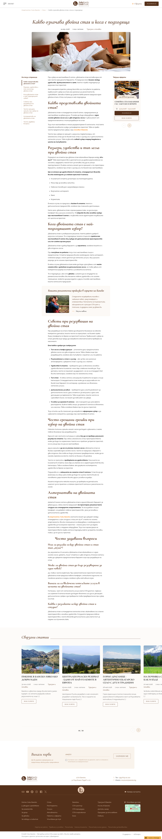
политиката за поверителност (78, 762)
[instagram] (36, 791)
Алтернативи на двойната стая (30, 117)
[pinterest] (32, 791)
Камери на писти (133, 792)
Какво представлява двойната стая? (31, 82)
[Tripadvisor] (23, 791)
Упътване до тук (133, 802)
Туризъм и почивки (94, 29)
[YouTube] (27, 791)
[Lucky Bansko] (81, 790)
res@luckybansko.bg (128, 780)
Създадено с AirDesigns (131, 834)
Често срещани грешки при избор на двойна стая (31, 111)
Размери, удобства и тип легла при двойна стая (31, 89)
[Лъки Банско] (80, 3)
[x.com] (45, 791)
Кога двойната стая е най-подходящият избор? (31, 96)
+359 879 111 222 (124, 777)
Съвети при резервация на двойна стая (29, 103)
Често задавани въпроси (29, 123)
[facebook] (41, 791)
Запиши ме (122, 756)
